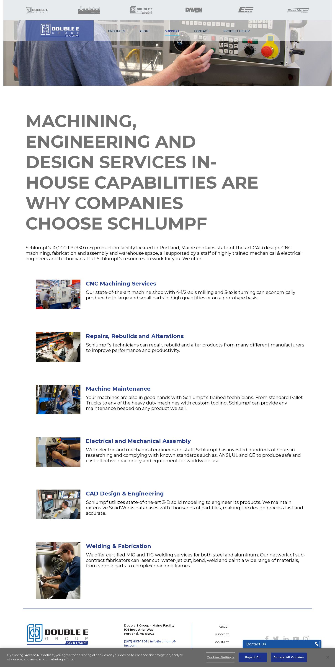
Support (172, 31)
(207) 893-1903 (135, 641)
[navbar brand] (60, 30)
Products (116, 31)
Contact (201, 31)
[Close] (328, 657)
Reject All (252, 657)
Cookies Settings (220, 657)
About (144, 31)
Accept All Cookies (288, 657)
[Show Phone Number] (317, 644)
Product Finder (237, 31)
